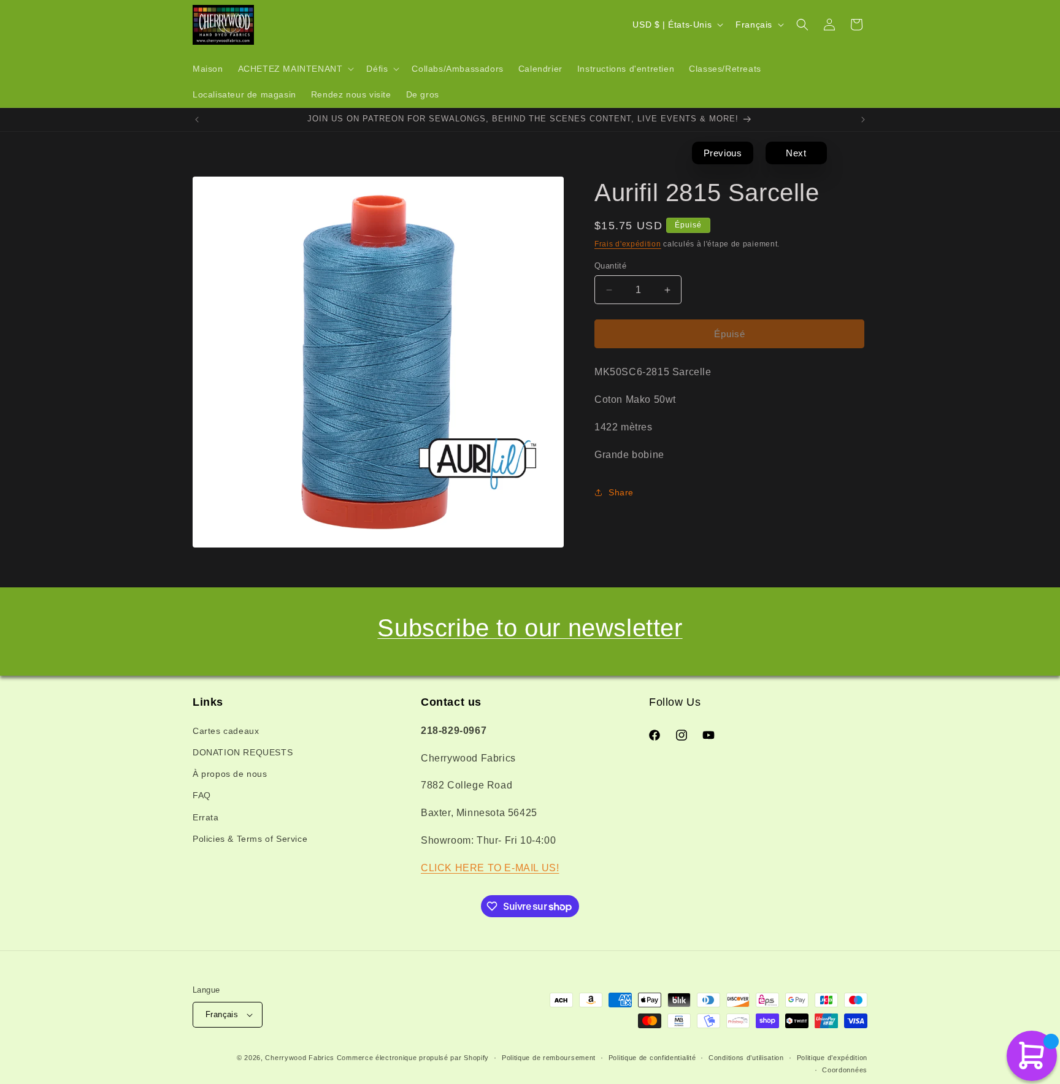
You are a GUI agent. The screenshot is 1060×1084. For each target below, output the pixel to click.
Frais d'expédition (627, 244)
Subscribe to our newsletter (529, 627)
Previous (723, 153)
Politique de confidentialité (652, 1057)
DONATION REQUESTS (243, 752)
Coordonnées (844, 1070)
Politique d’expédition (832, 1057)
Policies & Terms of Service (250, 838)
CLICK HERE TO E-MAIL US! (490, 867)
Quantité (610, 265)
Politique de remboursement (549, 1057)
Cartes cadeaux (226, 730)
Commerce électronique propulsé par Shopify (413, 1057)
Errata (206, 817)
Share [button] (621, 492)
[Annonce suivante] (863, 119)
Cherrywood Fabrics (299, 1057)
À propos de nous (230, 773)
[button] (295, 69)
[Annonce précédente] (196, 119)
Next (796, 153)
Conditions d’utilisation (746, 1057)
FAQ (202, 795)
